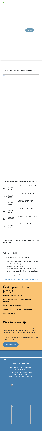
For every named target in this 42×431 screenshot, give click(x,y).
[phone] (10, 354)
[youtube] (7, 354)
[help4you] (21, 406)
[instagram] (4, 354)
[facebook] (0, 354)
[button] (21, 296)
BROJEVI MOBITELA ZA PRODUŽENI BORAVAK (20, 279)
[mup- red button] (21, 384)
